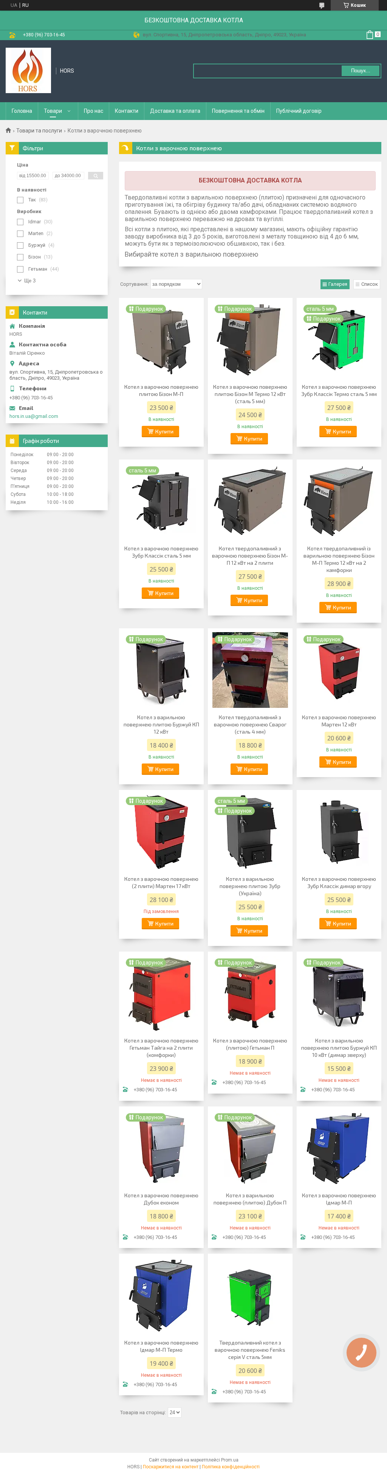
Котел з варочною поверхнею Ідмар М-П (339, 1199)
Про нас (93, 111)
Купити (164, 431)
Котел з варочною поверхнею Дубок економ (161, 1199)
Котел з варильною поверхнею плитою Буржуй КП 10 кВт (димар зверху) (339, 1047)
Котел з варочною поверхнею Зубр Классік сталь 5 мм (161, 552)
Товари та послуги (39, 131)
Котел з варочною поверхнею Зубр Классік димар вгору (339, 882)
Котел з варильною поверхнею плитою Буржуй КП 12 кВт (161, 724)
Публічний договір (299, 111)
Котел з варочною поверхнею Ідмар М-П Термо (161, 1346)
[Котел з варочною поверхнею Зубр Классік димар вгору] (339, 831)
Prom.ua (229, 1460)
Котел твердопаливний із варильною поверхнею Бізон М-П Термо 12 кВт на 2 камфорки (339, 559)
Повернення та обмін (238, 111)
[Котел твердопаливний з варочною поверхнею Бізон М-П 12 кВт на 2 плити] (250, 501)
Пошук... (360, 70)
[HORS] (28, 70)
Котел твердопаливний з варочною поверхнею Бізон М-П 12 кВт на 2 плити (250, 555)
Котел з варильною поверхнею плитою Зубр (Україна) (250, 886)
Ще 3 (30, 281)
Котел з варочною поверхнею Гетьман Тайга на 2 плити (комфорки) (161, 1047)
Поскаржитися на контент (170, 1466)
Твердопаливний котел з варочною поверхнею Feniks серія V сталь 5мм (250, 1349)
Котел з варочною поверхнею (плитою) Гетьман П (250, 1044)
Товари (53, 111)
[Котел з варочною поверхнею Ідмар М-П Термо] (161, 1295)
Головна (22, 111)
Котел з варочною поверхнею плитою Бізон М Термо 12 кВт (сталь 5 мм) (250, 393)
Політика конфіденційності (231, 1466)
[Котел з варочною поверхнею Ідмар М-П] (339, 1148)
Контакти (126, 111)
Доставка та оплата (175, 111)
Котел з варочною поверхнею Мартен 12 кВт (339, 721)
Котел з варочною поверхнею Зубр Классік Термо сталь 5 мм (339, 390)
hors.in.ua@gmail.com (33, 416)
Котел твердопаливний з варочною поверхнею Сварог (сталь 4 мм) (250, 724)
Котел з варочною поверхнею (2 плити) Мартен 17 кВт (161, 882)
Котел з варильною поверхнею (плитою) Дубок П (250, 1199)
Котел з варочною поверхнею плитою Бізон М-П (161, 390)
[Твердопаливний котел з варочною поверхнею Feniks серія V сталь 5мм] (250, 1295)
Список (369, 284)
